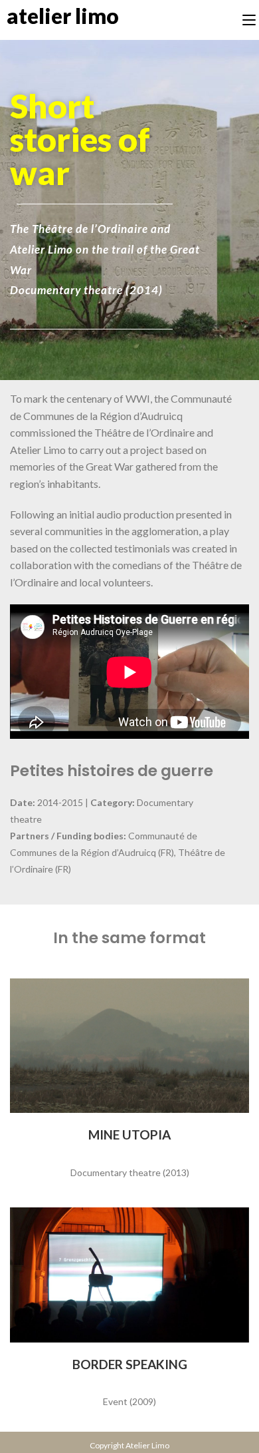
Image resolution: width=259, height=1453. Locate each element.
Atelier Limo (63, 16)
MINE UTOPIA (129, 1134)
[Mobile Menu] (249, 20)
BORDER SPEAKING (129, 1364)
